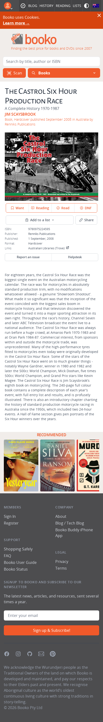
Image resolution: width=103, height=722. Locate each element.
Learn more (16, 23)
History (46, 5)
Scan (17, 73)
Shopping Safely (18, 549)
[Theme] (86, 6)
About (60, 516)
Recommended (51, 434)
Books (44, 73)
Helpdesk (75, 257)
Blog (32, 5)
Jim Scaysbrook (20, 114)
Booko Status (16, 569)
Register (11, 523)
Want (20, 208)
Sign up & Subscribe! (51, 630)
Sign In (10, 516)
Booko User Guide (20, 562)
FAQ (7, 555)
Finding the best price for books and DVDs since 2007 (51, 48)
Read (65, 208)
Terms (61, 568)
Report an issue (28, 257)
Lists (77, 5)
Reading (63, 5)
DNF (88, 208)
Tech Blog (75, 523)
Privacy (61, 561)
